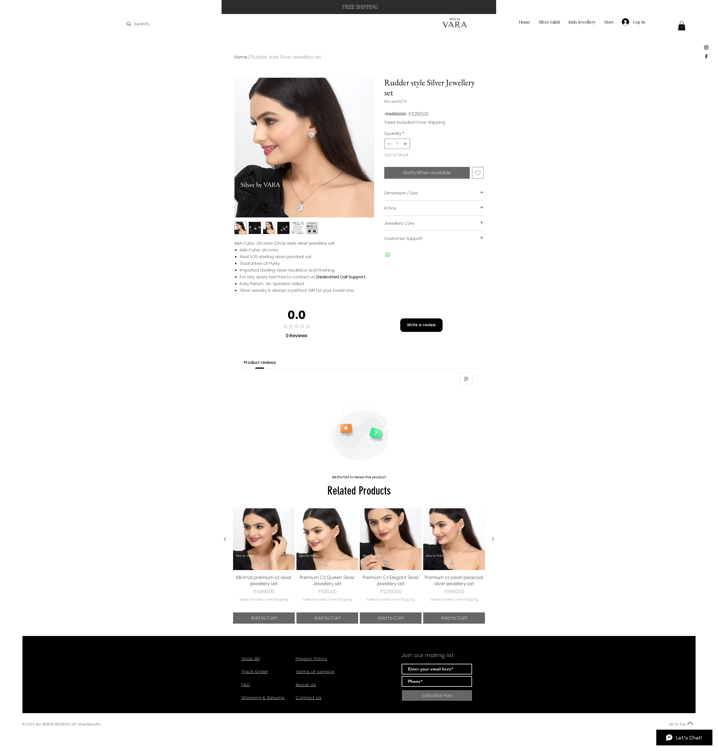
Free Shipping (431, 122)
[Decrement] (388, 144)
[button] (681, 25)
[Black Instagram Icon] (706, 47)
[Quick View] (264, 539)
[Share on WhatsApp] (388, 254)
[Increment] (405, 144)
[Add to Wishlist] (478, 173)
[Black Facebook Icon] (706, 56)
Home (240, 57)
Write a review (421, 325)
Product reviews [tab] (260, 362)
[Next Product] (493, 539)
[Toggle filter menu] (466, 378)
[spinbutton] (397, 144)
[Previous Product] (225, 539)
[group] (359, 566)
